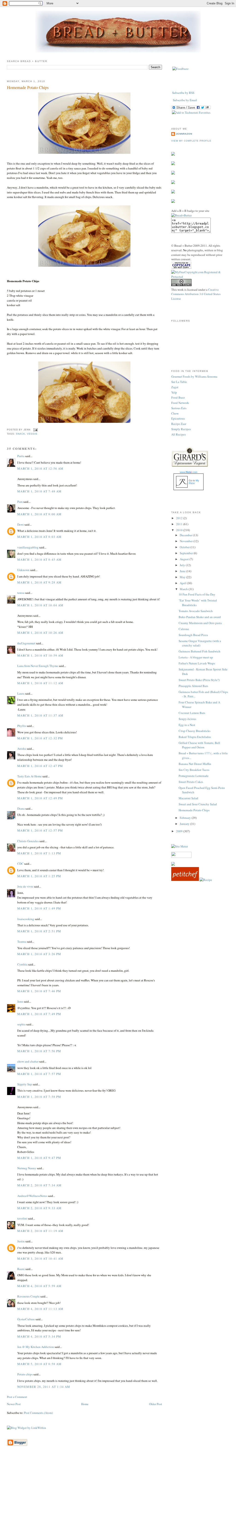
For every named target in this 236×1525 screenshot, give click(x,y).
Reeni (21, 1269)
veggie (32, 433)
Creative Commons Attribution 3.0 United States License (196, 294)
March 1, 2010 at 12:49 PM (40, 798)
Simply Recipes (181, 429)
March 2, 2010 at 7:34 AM (39, 1185)
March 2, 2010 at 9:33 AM (39, 1208)
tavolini (22, 1218)
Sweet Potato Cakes (191, 782)
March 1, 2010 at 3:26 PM (39, 954)
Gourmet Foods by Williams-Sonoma (194, 376)
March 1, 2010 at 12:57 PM (40, 830)
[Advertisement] (118, 1492)
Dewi (20, 524)
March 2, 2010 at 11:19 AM (40, 1231)
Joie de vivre (25, 886)
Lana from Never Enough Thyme (37, 666)
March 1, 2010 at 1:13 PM (39, 853)
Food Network (180, 403)
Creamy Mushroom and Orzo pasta (200, 623)
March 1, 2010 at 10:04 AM (40, 605)
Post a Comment (17, 1397)
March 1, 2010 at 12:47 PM (40, 766)
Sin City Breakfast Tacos (194, 770)
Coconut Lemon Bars (192, 713)
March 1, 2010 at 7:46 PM (39, 991)
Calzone (184, 629)
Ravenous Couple (28, 1296)
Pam (20, 502)
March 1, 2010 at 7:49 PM (39, 1014)
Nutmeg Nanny (26, 1168)
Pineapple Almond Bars (193, 686)
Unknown (23, 570)
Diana (21, 808)
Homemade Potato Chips (28, 87)
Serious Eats (178, 408)
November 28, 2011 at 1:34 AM (43, 1387)
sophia (21, 1024)
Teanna (21, 941)
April (183, 583)
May (183, 577)
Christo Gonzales (28, 841)
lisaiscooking (25, 919)
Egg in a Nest (187, 725)
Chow (175, 413)
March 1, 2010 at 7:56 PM (39, 1051)
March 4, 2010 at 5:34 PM (39, 1336)
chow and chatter (27, 1061)
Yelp (174, 392)
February (186, 818)
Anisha (21, 748)
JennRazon (184, 134)
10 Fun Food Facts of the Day (197, 594)
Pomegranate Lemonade (194, 776)
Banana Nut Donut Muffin (195, 764)
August (184, 559)
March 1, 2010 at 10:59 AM (40, 655)
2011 (179, 524)
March (184, 589)
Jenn (20, 1001)
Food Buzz (178, 397)
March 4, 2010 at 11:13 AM (40, 1309)
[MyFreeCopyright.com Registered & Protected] (200, 277)
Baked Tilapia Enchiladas (195, 737)
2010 (179, 530)
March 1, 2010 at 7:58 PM (39, 1097)
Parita (20, 456)
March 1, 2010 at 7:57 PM (39, 1074)
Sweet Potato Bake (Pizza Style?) (199, 680)
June (183, 571)
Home (84, 1404)
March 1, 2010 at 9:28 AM (39, 582)
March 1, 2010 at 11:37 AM (40, 715)
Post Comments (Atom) (38, 1413)
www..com (188, 472)
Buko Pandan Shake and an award (200, 617)
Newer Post (14, 1404)
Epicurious (178, 418)
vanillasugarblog (27, 547)
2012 (179, 518)
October (185, 547)
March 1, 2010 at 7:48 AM (39, 491)
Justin (21, 1241)
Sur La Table (179, 382)
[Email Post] (34, 430)
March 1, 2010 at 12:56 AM (40, 468)
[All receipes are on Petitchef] (185, 880)
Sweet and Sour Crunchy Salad (198, 804)
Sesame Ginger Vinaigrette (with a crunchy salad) (200, 643)
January (185, 824)
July (183, 565)
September (187, 553)
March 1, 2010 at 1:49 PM (39, 908)
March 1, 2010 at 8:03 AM (39, 537)
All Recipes (178, 434)
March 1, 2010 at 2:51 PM (39, 931)
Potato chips (25, 1374)
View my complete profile (191, 140)
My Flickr (194, 482)
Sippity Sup (24, 1084)
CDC (20, 864)
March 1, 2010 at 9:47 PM (39, 1158)
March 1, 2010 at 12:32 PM (40, 738)
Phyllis (21, 726)
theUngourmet (26, 643)
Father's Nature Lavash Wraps (197, 663)
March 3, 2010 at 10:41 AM (40, 1258)
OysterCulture (26, 1319)
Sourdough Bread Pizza (193, 635)
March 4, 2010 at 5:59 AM (39, 1286)
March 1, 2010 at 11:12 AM (40, 683)
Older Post (155, 1404)
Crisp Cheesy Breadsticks (194, 731)
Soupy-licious (187, 719)
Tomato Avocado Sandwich (196, 611)
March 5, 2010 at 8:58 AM (39, 1364)
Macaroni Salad (188, 798)
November (186, 541)
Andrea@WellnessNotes (32, 1196)
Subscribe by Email (185, 100)
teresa (20, 593)
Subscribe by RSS (183, 93)
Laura (20, 693)
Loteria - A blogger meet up (196, 657)
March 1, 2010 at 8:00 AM (39, 514)
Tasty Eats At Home (29, 776)
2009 (179, 831)
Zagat (174, 387)
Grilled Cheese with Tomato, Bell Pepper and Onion (199, 745)
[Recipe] (206, 880)
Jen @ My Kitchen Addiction (35, 1347)
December (186, 535)
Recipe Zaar (178, 424)
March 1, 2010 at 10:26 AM (40, 633)
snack (20, 433)
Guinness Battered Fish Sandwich (199, 651)
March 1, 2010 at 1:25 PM (39, 876)
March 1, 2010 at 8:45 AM (39, 559)
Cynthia (22, 964)
